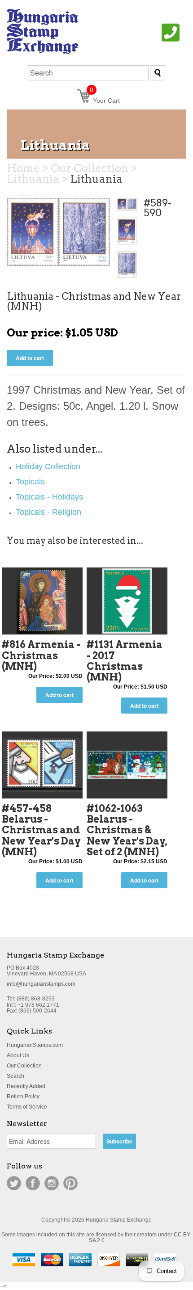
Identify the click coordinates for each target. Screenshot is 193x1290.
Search (15, 1076)
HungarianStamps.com (35, 1045)
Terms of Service (27, 1107)
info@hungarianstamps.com (41, 984)
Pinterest (70, 1183)
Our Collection (24, 1066)
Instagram (51, 1183)
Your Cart (105, 100)
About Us (18, 1055)
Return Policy (23, 1096)
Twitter (14, 1183)
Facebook (33, 1183)
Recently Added (26, 1086)
